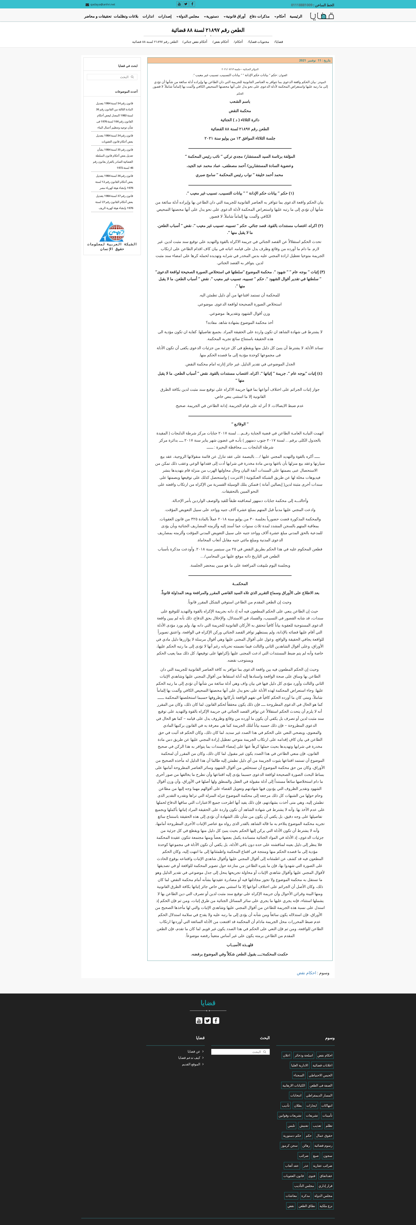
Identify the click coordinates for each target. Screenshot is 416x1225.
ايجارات (311, 1105)
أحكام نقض (221, 41)
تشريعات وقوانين (290, 1115)
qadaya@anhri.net (102, 4)
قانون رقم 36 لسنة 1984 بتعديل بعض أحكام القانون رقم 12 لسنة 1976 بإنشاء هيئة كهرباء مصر (114, 182)
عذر (306, 1165)
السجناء (299, 1075)
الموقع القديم (191, 1064)
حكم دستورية (292, 1135)
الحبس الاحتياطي (320, 1075)
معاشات (291, 1195)
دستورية (212, 16)
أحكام (281, 16)
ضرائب (304, 1155)
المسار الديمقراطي (319, 1095)
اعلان (286, 1055)
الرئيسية (296, 16)
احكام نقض (306, 973)
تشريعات (312, 1115)
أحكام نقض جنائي (195, 41)
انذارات (148, 16)
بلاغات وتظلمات (126, 16)
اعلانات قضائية (322, 1065)
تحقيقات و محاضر (98, 16)
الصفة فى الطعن (321, 1085)
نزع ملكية (326, 1206)
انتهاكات (326, 1105)
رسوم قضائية (323, 1145)
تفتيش (303, 1125)
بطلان (298, 1105)
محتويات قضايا (259, 41)
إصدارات (165, 16)
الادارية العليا (299, 1065)
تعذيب (317, 1125)
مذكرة (305, 1195)
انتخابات (295, 1095)
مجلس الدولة (189, 16)
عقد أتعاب (292, 1165)
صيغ (316, 1155)
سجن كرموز (289, 1145)
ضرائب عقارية (322, 1165)
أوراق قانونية (235, 16)
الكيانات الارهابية (294, 1085)
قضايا (279, 41)
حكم (309, 1135)
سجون (327, 1155)
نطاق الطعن (307, 1206)
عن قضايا (194, 1051)
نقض (291, 1206)
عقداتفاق (326, 1176)
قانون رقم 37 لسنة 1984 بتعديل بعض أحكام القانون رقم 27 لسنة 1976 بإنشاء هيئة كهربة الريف (114, 202)
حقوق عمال (324, 1135)
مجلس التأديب (304, 1185)
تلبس (291, 1125)
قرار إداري (325, 1185)
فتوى (311, 1176)
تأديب (285, 1105)
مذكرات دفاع (260, 16)
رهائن (306, 1145)
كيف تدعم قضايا (189, 1057)
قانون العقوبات (293, 1176)
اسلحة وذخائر (304, 1055)
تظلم (329, 1125)
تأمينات (327, 1115)
